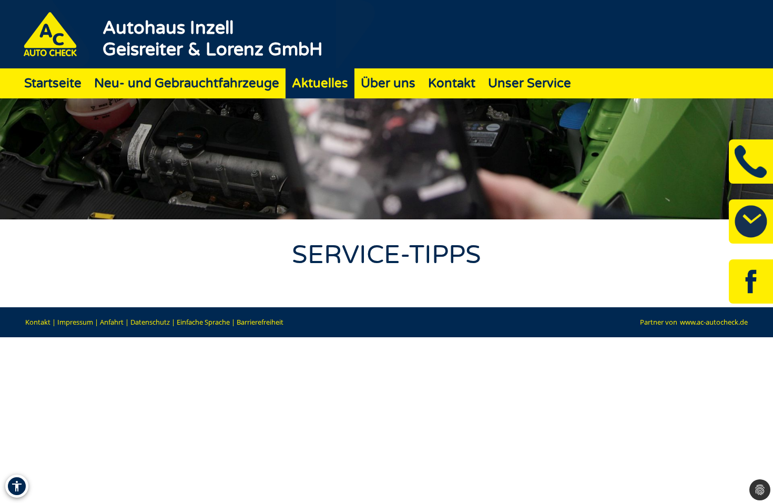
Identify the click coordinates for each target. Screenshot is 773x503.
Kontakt (451, 83)
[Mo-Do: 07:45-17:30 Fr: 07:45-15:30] (751, 221)
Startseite (53, 83)
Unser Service (529, 83)
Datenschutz (150, 322)
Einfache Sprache (203, 322)
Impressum (75, 322)
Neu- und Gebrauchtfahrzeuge (186, 83)
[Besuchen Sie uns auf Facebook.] (751, 281)
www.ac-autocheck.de (714, 322)
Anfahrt (112, 322)
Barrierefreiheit (260, 322)
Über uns (388, 83)
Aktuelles (320, 83)
